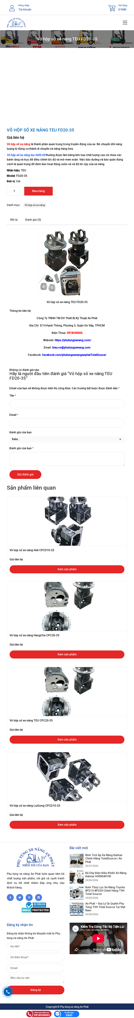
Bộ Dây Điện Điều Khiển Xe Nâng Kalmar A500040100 (105, 874)
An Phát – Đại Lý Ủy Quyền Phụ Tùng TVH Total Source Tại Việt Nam (105, 907)
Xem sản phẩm (67, 569)
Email (13, 415)
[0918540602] (7, 991)
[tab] (14, 220)
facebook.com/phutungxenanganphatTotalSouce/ (74, 355)
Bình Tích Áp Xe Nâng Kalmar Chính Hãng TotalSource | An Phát (103, 858)
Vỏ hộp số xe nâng (18, 144)
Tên (12, 395)
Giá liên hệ (15, 137)
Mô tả (14, 219)
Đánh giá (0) (33, 219)
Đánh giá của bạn (20, 432)
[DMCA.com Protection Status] (35, 910)
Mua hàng (38, 191)
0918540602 (75, 332)
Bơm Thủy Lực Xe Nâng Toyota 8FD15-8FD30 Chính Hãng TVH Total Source (105, 891)
